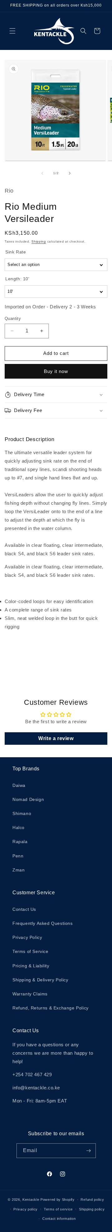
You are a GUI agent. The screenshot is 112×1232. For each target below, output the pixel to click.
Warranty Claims (30, 993)
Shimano (21, 813)
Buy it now (56, 371)
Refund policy (92, 1199)
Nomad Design (28, 799)
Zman (18, 869)
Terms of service (58, 1209)
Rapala (20, 841)
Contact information (59, 1218)
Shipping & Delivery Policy (40, 979)
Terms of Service (30, 951)
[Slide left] (42, 173)
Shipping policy (92, 1209)
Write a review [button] (55, 738)
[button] (12, 31)
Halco (18, 827)
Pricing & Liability (30, 965)
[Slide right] (70, 173)
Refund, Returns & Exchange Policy (50, 1007)
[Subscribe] (89, 1150)
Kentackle (30, 1199)
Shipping (38, 241)
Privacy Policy (27, 937)
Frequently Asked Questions (42, 923)
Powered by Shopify (57, 1199)
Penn (17, 855)
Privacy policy (25, 1209)
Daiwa (19, 785)
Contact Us (24, 909)
